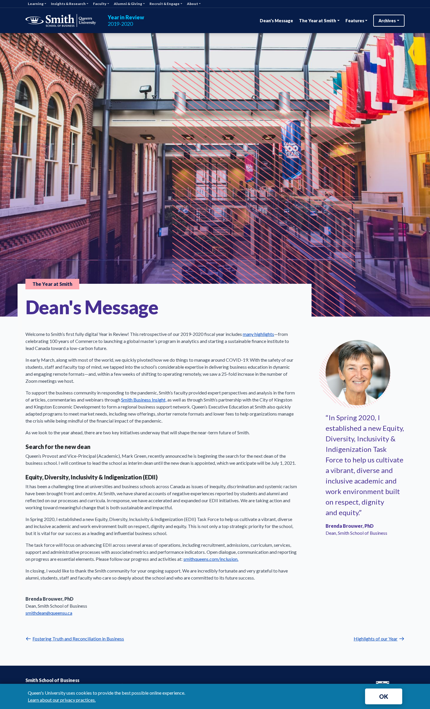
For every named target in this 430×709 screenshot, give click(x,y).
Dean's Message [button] (276, 20)
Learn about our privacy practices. (62, 700)
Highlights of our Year (376, 638)
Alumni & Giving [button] (128, 3)
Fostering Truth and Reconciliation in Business (78, 638)
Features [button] (354, 20)
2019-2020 (126, 20)
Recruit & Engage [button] (164, 3)
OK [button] (383, 696)
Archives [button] (387, 20)
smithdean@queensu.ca (48, 613)
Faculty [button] (99, 3)
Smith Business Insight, (143, 399)
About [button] (192, 3)
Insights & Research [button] (68, 3)
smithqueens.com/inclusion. (210, 559)
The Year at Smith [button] (317, 20)
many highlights (258, 334)
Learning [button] (36, 3)
